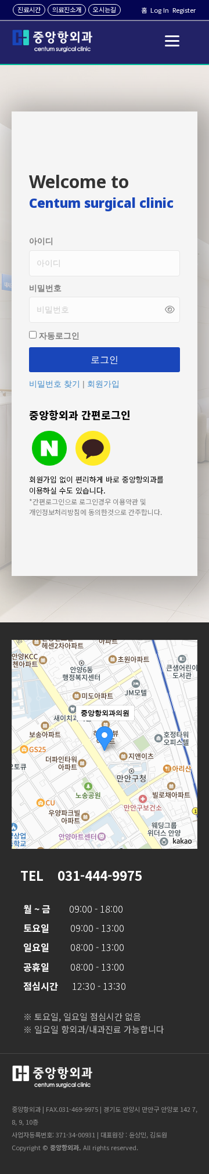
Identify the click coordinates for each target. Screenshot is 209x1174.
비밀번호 (45, 288)
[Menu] (172, 41)
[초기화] (183, 765)
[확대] (183, 723)
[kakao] (93, 448)
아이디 (41, 241)
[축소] (183, 742)
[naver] (49, 448)
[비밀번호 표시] (170, 309)
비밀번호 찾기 (55, 383)
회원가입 (103, 383)
